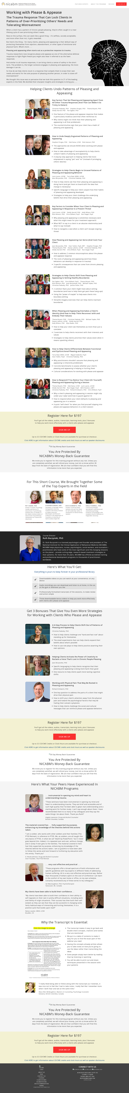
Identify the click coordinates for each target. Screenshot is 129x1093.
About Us (41, 1072)
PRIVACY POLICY (40, 1087)
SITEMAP (35, 1087)
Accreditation (42, 1082)
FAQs (41, 1074)
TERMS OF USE (47, 1087)
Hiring (41, 1085)
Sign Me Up (64, 430)
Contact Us (42, 1076)
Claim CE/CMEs (41, 1080)
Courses (41, 1078)
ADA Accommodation (41, 1084)
